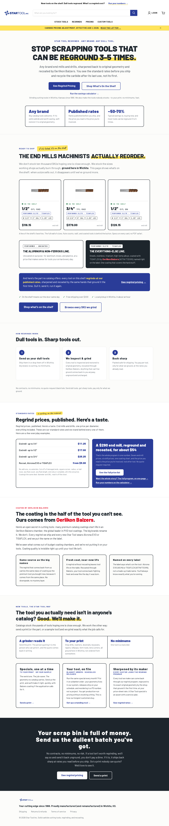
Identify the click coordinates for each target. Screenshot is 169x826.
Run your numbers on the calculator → (114, 482)
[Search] (133, 13)
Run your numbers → (118, 3)
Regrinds (77, 21)
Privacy (73, 811)
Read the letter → (111, 28)
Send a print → (27, 702)
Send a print (101, 775)
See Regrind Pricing (64, 85)
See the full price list (109, 472)
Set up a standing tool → (78, 702)
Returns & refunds (39, 811)
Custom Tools (105, 21)
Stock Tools (61, 21)
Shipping (23, 811)
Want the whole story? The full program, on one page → (122, 478)
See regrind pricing (72, 775)
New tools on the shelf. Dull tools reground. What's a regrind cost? (73, 3)
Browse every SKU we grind (81, 307)
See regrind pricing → (133, 281)
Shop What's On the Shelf (101, 86)
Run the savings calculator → (84, 93)
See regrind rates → (123, 702)
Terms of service (58, 811)
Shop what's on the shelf (38, 306)
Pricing (90, 21)
